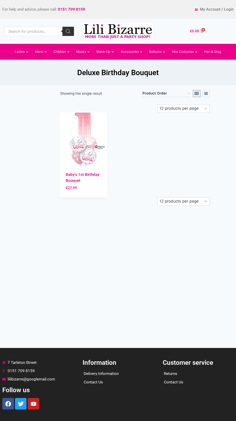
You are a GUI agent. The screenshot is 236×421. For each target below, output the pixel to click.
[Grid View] (196, 93)
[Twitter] (21, 403)
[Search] (68, 31)
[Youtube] (33, 403)
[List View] (206, 93)
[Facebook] (8, 403)
